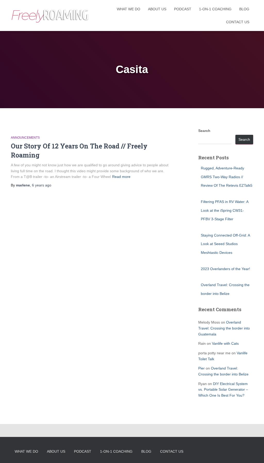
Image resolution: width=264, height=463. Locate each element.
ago (41, 185)
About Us (157, 9)
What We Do (128, 9)
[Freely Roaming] (50, 15)
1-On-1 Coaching (215, 9)
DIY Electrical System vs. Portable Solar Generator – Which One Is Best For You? (223, 389)
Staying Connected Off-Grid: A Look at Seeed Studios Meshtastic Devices (225, 244)
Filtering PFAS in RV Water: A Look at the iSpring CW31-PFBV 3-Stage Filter (224, 210)
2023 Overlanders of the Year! (225, 269)
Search (204, 131)
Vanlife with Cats (225, 343)
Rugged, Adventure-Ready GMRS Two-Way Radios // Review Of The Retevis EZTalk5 (226, 176)
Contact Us (237, 22)
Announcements (25, 137)
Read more (121, 177)
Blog (244, 9)
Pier (201, 368)
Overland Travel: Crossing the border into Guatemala (224, 328)
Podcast (182, 9)
